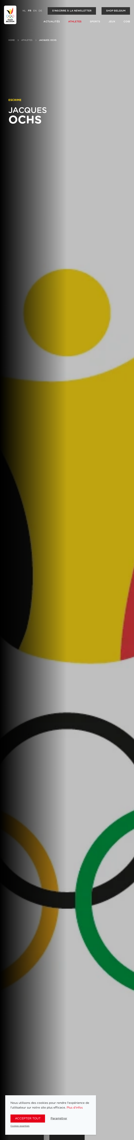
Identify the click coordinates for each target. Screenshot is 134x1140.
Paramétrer (59, 1118)
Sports (95, 21)
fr (29, 11)
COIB (127, 21)
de (40, 11)
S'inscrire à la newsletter (72, 11)
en (35, 11)
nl (24, 11)
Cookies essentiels (19, 1126)
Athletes (74, 21)
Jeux (112, 21)
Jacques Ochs (48, 40)
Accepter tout (28, 1118)
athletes (27, 40)
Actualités (51, 21)
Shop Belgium (116, 11)
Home (11, 40)
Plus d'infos (75, 1107)
